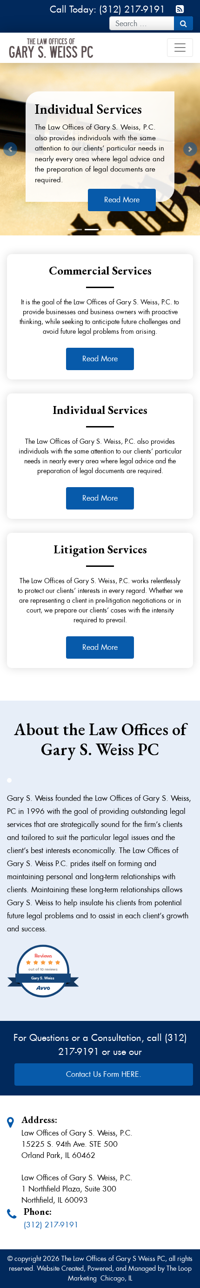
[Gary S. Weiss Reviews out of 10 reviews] (43, 996)
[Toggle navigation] (180, 47)
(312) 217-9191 (51, 1225)
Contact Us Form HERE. (103, 1074)
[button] (10, 149)
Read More (100, 359)
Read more (122, 200)
